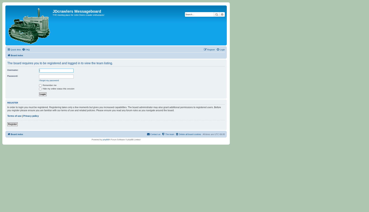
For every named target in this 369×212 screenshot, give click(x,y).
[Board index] (29, 25)
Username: (12, 70)
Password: (12, 76)
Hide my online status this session (58, 89)
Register (12, 124)
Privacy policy (31, 116)
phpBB (106, 140)
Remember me (49, 85)
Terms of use (14, 116)
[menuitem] (26, 49)
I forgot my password (49, 80)
